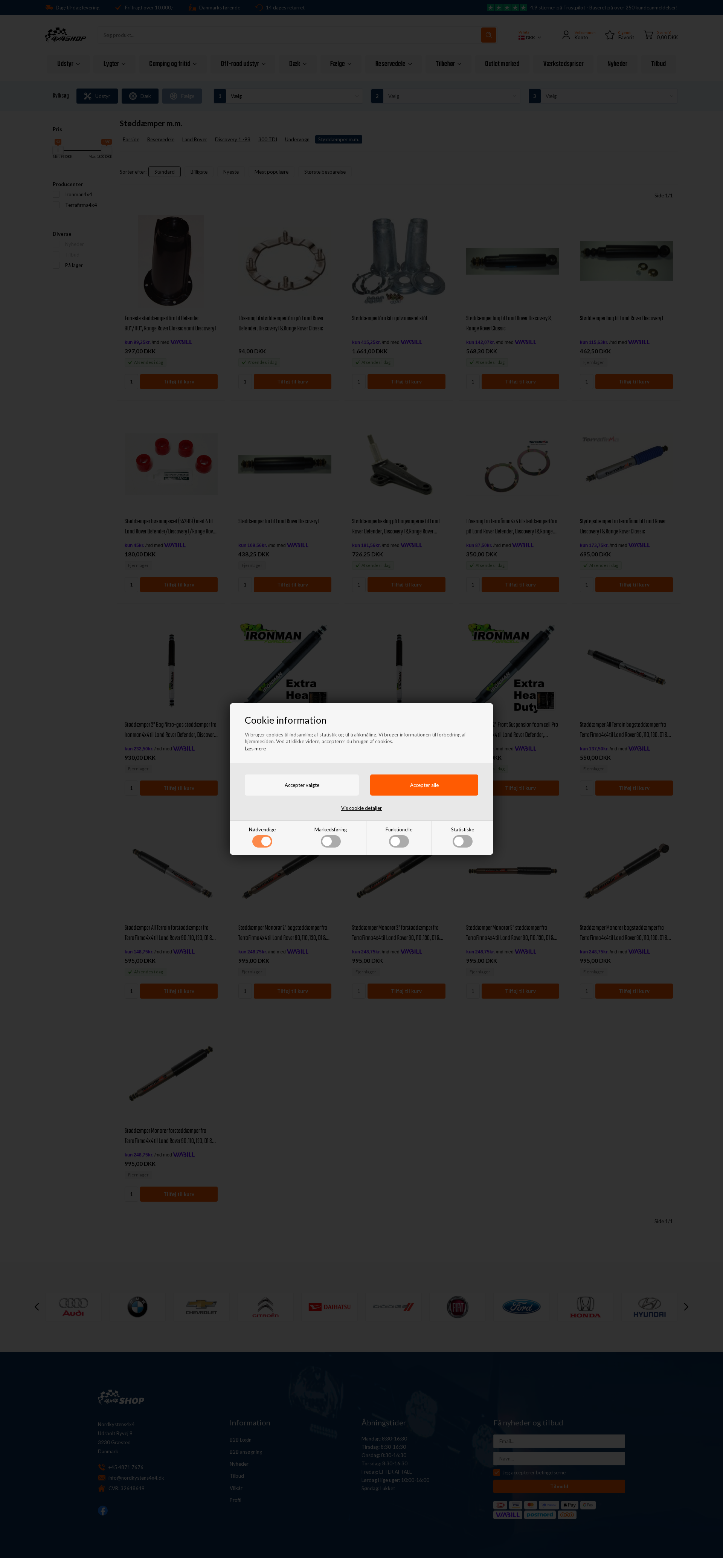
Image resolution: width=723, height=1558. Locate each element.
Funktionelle (399, 829)
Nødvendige (262, 829)
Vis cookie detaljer (361, 808)
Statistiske (462, 829)
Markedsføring (330, 829)
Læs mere (255, 748)
